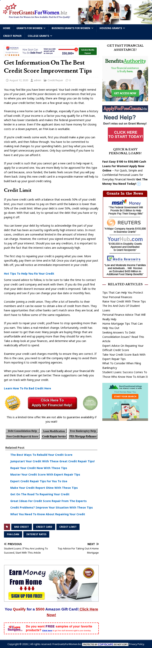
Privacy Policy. (137, 644)
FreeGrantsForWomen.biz (67, 644)
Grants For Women (29, 28)
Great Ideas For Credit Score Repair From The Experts (48, 501)
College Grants (38, 36)
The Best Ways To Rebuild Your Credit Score (41, 455)
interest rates (36, 534)
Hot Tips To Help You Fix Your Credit (29, 273)
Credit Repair (12, 36)
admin (37, 80)
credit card (44, 526)
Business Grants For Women (71, 28)
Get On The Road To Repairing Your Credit (39, 494)
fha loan (13, 534)
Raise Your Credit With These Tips (124, 301)
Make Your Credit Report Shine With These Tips (44, 488)
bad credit (21, 526)
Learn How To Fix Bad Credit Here (27, 388)
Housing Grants (111, 28)
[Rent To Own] (125, 418)
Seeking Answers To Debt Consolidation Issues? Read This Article (123, 337)
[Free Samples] (51, 632)
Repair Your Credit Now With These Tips (38, 468)
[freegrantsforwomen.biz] (76, 22)
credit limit (68, 526)
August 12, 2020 (19, 80)
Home (6, 28)
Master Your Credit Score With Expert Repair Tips (45, 474)
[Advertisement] (125, 449)
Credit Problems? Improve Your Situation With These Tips (51, 507)
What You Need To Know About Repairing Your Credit (47, 514)
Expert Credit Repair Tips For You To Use (38, 481)
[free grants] (125, 141)
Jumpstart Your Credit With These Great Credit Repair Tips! (52, 461)
